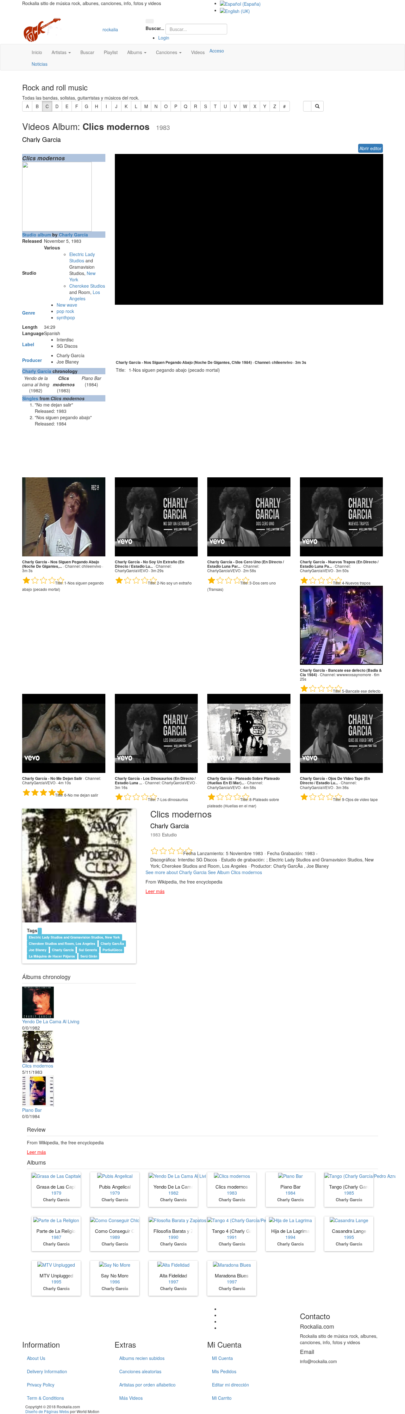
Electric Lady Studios (82, 257)
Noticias (39, 64)
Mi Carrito (222, 1398)
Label (28, 344)
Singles (30, 398)
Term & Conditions (45, 1398)
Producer (32, 360)
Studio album (36, 234)
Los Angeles (84, 295)
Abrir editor (370, 148)
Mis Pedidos (224, 1371)
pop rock (65, 311)
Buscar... (155, 28)
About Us (36, 1358)
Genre (28, 312)
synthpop (66, 317)
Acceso (216, 50)
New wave (67, 305)
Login (163, 37)
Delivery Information (47, 1371)
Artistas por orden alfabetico (147, 1384)
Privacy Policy (40, 1384)
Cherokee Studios (87, 286)
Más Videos (131, 1398)
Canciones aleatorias (140, 1371)
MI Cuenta (222, 1358)
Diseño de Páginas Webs (47, 1411)
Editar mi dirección (230, 1384)
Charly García (73, 234)
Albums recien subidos (142, 1358)
